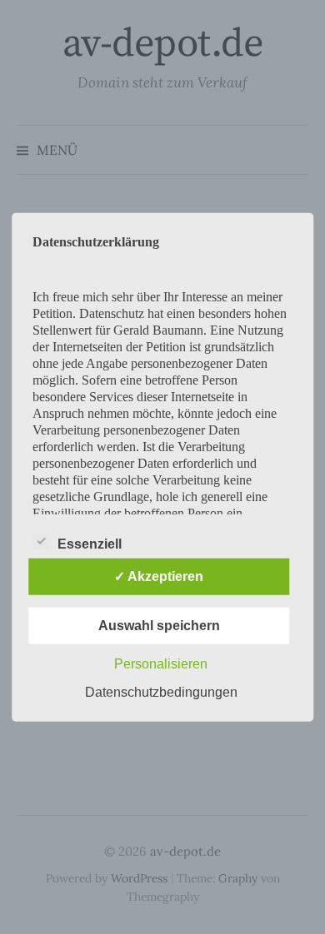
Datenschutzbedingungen (161, 691)
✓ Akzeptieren (158, 576)
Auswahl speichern (159, 625)
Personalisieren (161, 663)
